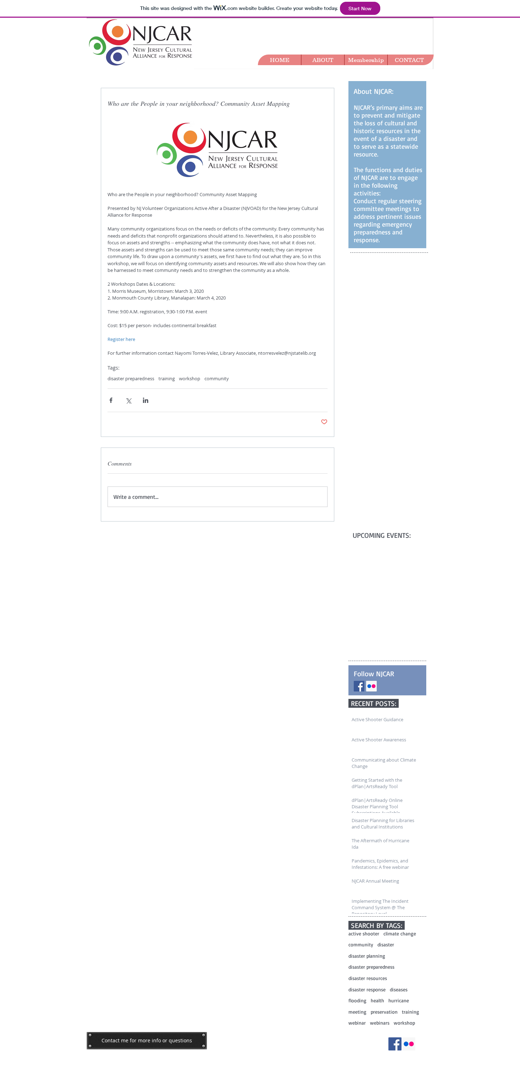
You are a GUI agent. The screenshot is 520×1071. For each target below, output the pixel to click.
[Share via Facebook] (111, 400)
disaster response (367, 989)
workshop (189, 378)
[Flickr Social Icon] (371, 686)
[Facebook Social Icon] (359, 686)
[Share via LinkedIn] (145, 400)
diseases (399, 989)
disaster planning (366, 956)
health (377, 1000)
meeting (357, 1012)
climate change (399, 933)
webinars (379, 1023)
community (216, 378)
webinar (357, 1023)
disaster (385, 944)
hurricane (398, 1000)
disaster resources (367, 978)
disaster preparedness (131, 378)
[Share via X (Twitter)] (128, 400)
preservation (384, 1012)
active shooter (363, 933)
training (166, 378)
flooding (357, 1000)
